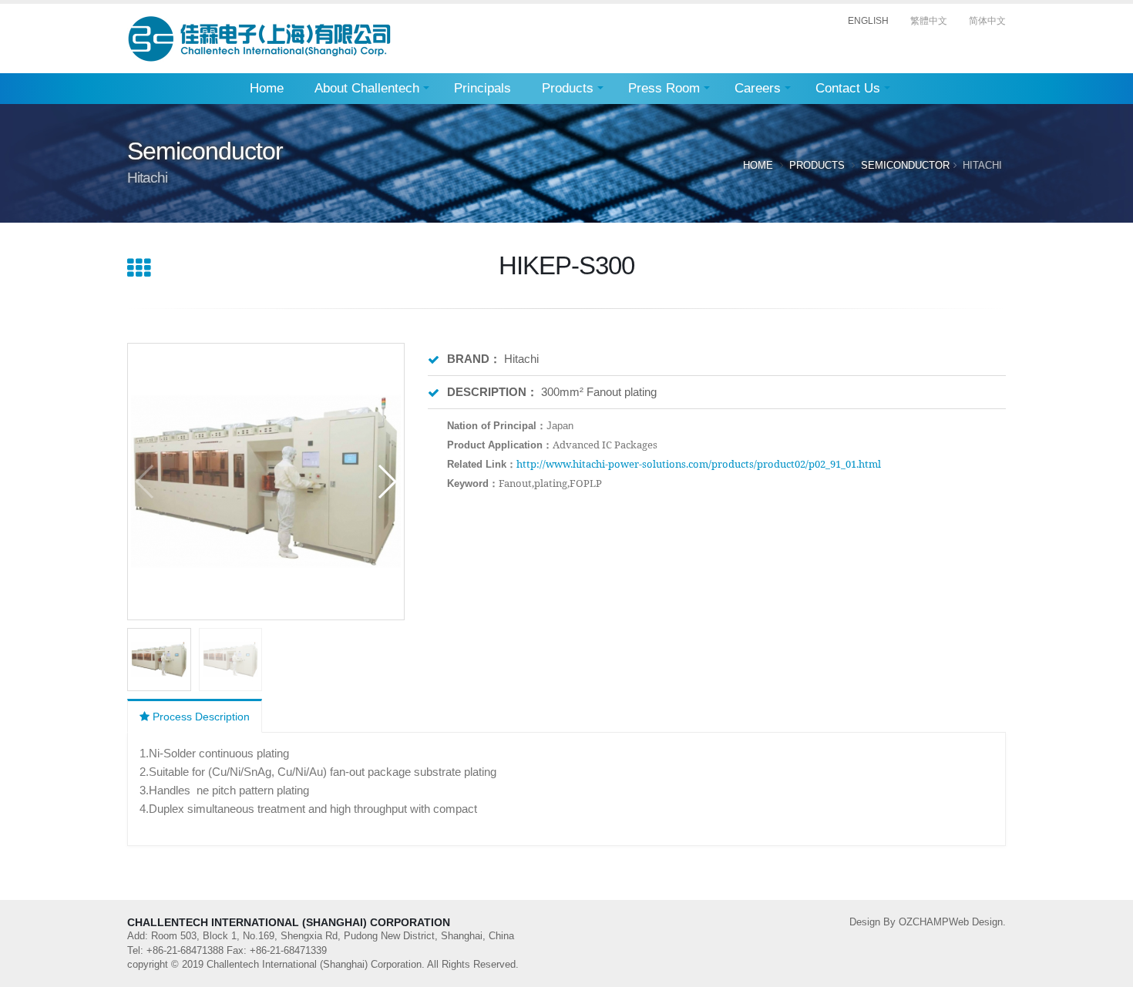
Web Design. (977, 922)
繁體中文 (928, 20)
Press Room (664, 88)
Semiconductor (905, 165)
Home (267, 88)
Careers (758, 88)
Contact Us (847, 88)
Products (567, 88)
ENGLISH (868, 20)
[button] (386, 482)
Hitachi (982, 165)
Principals (482, 88)
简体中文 (987, 20)
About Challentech (366, 88)
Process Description (200, 716)
